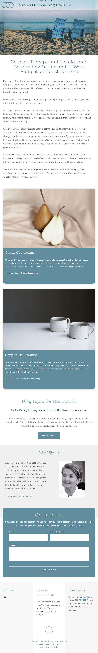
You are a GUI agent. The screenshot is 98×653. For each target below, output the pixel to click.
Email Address (57, 532)
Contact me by (75, 597)
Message (13, 545)
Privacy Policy (35, 641)
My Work (27, 496)
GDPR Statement (62, 641)
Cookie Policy (47, 641)
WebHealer (54, 647)
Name (11, 532)
